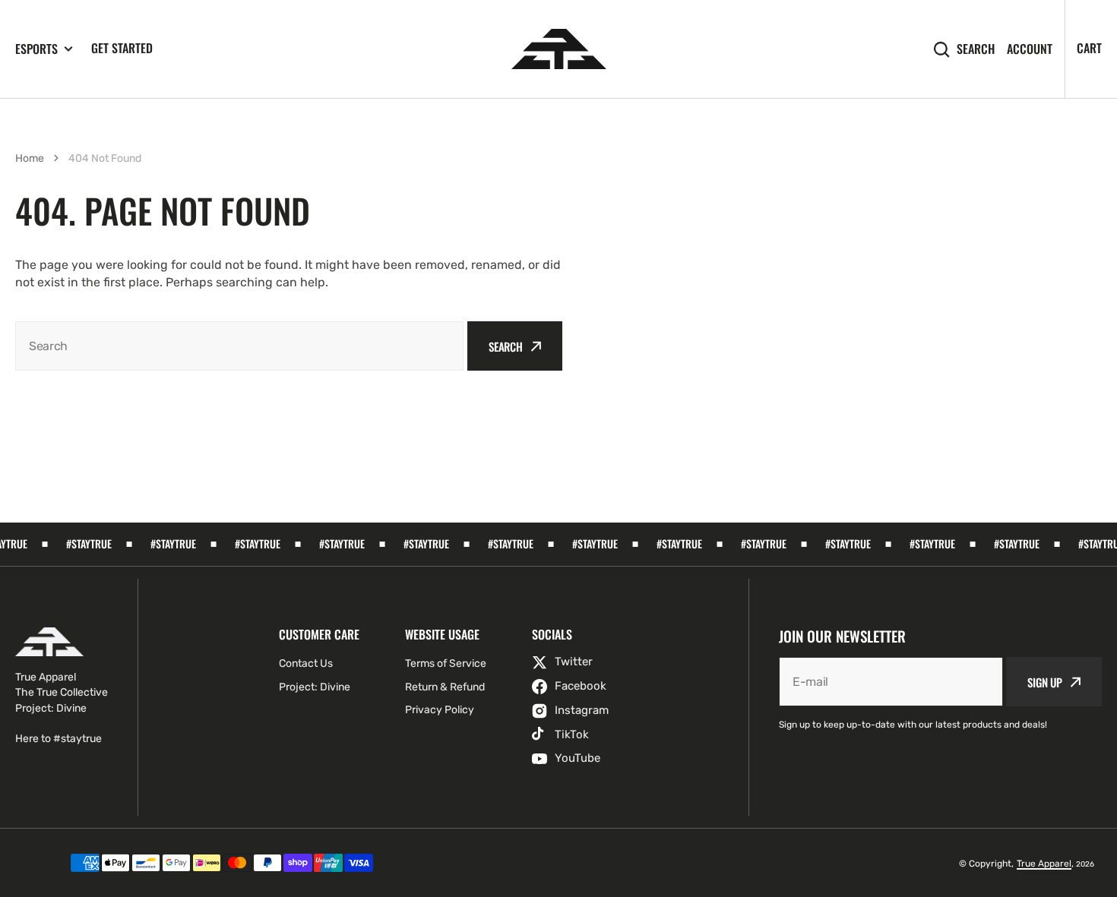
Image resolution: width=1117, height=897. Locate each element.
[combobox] (239, 346)
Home (29, 158)
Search (976, 49)
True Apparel (1044, 863)
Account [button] (1029, 49)
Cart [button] (1089, 48)
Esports (36, 49)
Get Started (122, 48)
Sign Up (1044, 682)
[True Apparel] (558, 49)
